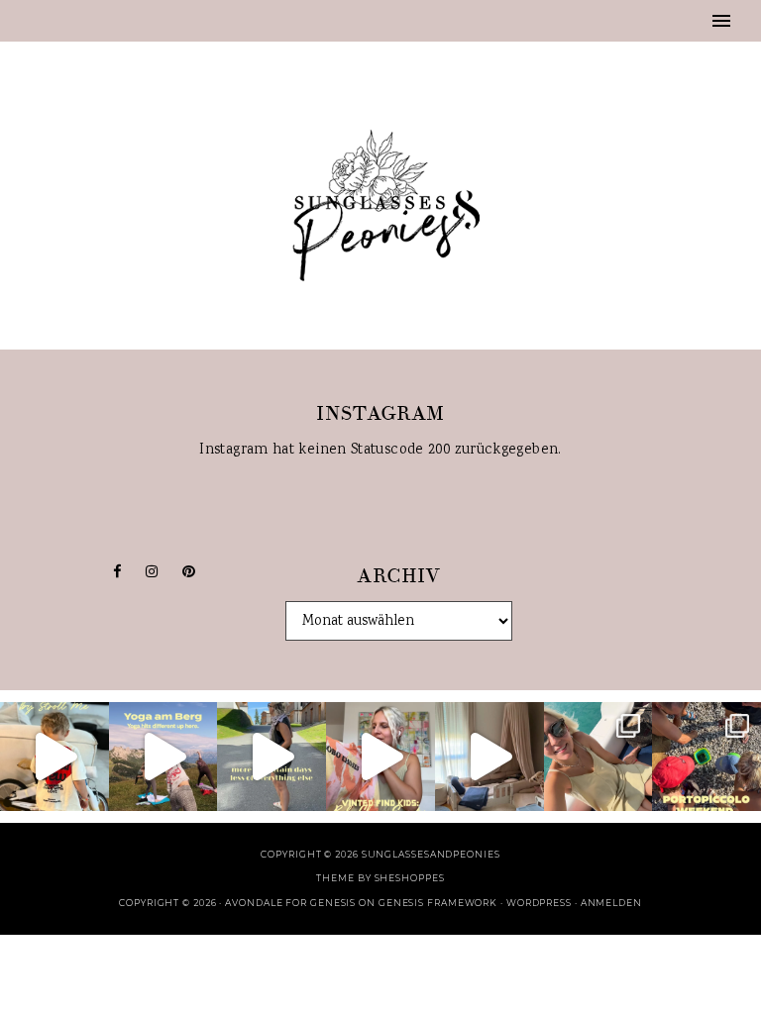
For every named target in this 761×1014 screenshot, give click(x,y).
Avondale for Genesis (290, 902)
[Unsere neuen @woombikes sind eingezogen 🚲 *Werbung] (54, 756)
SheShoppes (410, 877)
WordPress (539, 902)
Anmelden (611, 902)
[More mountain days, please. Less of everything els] (271, 756)
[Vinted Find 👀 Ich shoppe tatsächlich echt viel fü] (380, 756)
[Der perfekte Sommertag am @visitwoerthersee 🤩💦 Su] (598, 756)
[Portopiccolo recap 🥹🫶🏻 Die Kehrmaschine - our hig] (706, 756)
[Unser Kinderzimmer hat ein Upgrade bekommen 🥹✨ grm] (489, 756)
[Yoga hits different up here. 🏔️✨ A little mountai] (163, 756)
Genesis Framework (438, 902)
